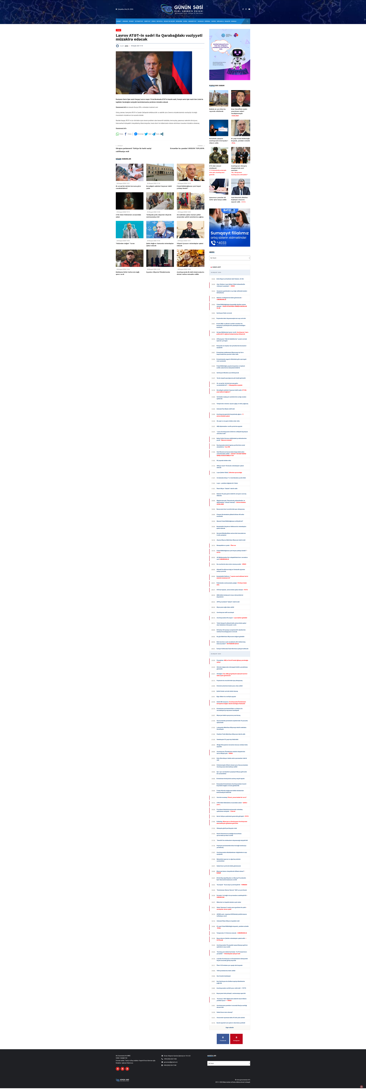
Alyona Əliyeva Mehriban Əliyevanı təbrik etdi (231, 540)
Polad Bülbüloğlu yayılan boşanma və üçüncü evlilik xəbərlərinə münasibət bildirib (231, 367)
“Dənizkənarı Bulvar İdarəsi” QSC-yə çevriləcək (232, 890)
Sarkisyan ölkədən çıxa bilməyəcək (228, 372)
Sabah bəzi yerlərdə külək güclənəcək (229, 866)
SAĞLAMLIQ (220, 21)
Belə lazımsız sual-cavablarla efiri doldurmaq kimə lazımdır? (231, 642)
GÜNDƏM (125, 21)
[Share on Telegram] (155, 134)
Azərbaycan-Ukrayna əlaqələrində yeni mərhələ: (239, 170)
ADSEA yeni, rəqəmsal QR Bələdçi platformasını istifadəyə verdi (232, 915)
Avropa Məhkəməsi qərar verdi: (232, 333)
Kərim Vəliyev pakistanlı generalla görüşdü (233, 816)
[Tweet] (147, 134)
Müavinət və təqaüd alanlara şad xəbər (229, 902)
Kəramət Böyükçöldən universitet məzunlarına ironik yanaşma (231, 534)
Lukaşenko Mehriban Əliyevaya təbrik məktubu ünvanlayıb (231, 728)
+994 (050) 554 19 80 (170, 1059)
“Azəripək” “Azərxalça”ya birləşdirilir (232, 884)
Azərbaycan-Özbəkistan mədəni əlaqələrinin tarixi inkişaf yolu (231, 752)
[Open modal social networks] (162, 134)
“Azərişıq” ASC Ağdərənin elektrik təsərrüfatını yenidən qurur (231, 999)
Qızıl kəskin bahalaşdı (224, 976)
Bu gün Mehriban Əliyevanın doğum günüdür (230, 636)
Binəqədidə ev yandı (226, 545)
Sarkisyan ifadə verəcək (224, 313)
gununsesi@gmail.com (171, 1062)
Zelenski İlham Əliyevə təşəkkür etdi (228, 921)
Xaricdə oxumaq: (231, 797)
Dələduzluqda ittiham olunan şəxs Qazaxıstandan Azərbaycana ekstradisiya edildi (232, 766)
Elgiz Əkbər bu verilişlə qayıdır (226, 696)
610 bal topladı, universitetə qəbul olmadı (232, 589)
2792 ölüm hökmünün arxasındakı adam (232, 803)
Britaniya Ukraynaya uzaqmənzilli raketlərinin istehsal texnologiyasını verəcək (231, 630)
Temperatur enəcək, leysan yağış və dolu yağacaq (232, 403)
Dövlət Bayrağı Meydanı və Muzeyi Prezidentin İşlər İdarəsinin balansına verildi (231, 879)
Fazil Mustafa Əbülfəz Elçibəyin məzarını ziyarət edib (239, 200)
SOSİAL (185, 21)
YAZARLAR (201, 21)
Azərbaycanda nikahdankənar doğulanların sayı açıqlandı (232, 853)
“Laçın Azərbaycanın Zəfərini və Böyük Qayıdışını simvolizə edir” (232, 432)
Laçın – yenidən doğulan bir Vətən (227, 483)
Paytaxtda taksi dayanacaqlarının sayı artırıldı (231, 318)
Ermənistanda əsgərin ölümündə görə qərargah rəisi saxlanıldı (231, 360)
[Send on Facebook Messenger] (139, 134)
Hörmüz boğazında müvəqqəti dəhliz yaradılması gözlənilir (232, 668)
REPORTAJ (160, 21)
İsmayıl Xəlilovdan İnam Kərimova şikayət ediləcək (232, 648)
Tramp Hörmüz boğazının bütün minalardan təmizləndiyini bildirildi (230, 791)
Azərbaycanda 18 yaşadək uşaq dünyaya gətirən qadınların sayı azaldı (232, 946)
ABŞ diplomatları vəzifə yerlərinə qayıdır (229, 426)
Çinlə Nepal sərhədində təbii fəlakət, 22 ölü (230, 279)
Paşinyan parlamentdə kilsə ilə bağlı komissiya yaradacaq (231, 846)
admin (126, 46)
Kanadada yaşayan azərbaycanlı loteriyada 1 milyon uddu (218, 141)
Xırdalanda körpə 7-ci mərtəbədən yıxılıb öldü (231, 478)
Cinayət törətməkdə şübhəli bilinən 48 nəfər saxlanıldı (230, 515)
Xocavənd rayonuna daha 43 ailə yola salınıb (231, 1017)
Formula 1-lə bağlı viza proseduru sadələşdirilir (232, 896)
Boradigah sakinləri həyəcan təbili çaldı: (231, 391)
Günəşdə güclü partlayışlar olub (227, 828)
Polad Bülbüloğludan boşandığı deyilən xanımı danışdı (232, 306)
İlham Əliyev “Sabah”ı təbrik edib (227, 488)
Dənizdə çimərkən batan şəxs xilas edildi (230, 686)
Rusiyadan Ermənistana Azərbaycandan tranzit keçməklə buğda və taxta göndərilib (231, 784)
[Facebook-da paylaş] (127, 134)
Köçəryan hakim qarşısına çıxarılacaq (228, 715)
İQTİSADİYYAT (139, 21)
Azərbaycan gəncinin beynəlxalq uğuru (230, 415)
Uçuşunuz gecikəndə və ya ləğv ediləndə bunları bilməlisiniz (232, 292)
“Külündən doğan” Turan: (125, 243)
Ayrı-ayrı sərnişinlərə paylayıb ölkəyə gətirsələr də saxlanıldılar (232, 772)
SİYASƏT (131, 21)
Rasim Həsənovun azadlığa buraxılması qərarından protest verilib (229, 834)
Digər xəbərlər (230, 1027)
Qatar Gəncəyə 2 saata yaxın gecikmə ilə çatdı (232, 908)
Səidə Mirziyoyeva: (231, 702)
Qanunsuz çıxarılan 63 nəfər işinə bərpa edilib (218, 199)
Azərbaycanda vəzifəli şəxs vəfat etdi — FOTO (231, 988)
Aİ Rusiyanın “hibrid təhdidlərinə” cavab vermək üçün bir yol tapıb (232, 340)
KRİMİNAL (207, 21)
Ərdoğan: (232, 674)
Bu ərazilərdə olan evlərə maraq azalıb (231, 564)
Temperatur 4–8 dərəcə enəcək (232, 933)
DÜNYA (154, 21)
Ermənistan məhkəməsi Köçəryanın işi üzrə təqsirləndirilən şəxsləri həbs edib (230, 353)
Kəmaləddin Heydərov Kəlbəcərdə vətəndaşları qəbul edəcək (231, 527)
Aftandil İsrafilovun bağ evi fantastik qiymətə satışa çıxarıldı (231, 570)
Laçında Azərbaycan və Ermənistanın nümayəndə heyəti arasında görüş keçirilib (232, 959)
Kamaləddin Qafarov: (232, 577)
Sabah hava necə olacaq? (225, 1012)
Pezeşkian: (232, 661)
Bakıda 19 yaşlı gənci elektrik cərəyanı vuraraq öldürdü (231, 494)
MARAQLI (233, 21)
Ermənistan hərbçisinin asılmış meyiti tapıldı (231, 778)
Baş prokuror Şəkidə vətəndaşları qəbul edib (232, 939)
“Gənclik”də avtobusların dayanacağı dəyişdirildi (232, 840)
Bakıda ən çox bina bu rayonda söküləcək (217, 110)
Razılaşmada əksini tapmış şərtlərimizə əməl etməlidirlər (231, 446)
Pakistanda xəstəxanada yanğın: (232, 584)
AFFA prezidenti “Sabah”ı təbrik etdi (228, 602)
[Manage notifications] (361, 1086)
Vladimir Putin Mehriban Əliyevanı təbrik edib (231, 734)
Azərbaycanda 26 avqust (232, 618)
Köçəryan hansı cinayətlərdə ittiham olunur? (231, 872)
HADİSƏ (213, 21)
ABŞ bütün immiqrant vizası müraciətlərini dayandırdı (230, 596)
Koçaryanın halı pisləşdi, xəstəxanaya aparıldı (231, 993)
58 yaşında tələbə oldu (224, 460)
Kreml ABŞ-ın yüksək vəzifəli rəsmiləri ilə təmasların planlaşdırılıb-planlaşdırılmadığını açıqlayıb (230, 325)
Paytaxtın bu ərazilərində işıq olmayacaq (229, 680)
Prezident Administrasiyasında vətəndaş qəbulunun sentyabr (230, 810)
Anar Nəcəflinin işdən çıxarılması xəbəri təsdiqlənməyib (239, 112)
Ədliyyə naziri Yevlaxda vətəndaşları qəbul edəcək (230, 466)
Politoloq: (232, 822)
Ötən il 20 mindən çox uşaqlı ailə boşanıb (229, 965)
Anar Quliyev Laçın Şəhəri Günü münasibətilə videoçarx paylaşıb (231, 285)
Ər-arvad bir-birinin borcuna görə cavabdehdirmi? (229, 384)
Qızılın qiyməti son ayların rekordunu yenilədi (231, 1023)
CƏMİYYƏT (147, 21)
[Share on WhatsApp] (119, 134)
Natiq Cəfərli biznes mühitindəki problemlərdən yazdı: (232, 439)
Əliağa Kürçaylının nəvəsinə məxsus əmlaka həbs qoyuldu (232, 745)
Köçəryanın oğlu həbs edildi (225, 607)
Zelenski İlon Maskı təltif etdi (226, 409)
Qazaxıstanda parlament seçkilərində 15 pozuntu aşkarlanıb (232, 721)
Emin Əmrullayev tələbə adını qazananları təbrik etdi (232, 759)
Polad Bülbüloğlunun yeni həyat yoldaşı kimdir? (232, 551)
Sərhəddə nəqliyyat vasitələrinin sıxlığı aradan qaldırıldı (231, 397)
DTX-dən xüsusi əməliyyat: (217, 170)
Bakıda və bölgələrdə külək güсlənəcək (229, 298)
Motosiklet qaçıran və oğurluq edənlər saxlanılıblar (229, 860)
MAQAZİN (227, 21)
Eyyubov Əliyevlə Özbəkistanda (158, 272)
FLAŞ (118, 30)
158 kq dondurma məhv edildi (226, 970)
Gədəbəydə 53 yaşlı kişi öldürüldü (227, 739)
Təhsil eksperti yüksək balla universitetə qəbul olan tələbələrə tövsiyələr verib (231, 624)
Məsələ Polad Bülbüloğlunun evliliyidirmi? (230, 521)
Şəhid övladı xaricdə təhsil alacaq (227, 691)
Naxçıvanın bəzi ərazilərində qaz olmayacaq (231, 509)
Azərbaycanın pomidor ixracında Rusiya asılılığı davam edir (232, 1006)
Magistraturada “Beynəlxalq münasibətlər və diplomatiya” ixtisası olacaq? (231, 502)
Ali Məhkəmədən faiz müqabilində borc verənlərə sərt (232, 558)
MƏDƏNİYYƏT (192, 21)
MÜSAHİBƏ (179, 21)
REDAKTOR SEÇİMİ (169, 21)
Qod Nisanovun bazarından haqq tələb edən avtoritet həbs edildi (231, 453)
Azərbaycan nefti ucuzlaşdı (225, 612)
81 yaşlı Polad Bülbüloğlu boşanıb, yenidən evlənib (240, 141)
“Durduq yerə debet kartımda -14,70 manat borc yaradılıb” (232, 952)
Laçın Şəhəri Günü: (229, 472)
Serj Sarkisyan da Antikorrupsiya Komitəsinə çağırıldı (231, 982)
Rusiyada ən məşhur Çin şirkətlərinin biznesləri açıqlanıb (231, 346)
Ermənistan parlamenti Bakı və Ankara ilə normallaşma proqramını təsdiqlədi (229, 709)
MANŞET (118, 21)
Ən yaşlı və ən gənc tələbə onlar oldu (228, 421)
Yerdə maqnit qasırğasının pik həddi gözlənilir (231, 378)
